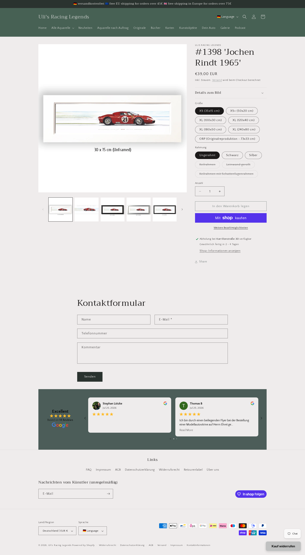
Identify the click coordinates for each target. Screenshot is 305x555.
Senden (90, 376)
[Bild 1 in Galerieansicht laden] (60, 209)
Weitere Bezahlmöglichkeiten (231, 227)
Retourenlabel (193, 470)
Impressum (103, 470)
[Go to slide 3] (176, 438)
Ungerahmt (207, 155)
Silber (253, 155)
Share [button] (203, 261)
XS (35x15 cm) (209, 111)
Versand (217, 80)
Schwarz (232, 155)
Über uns (213, 470)
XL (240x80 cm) (244, 129)
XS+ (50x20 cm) (241, 111)
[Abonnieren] (108, 494)
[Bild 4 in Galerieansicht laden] (138, 209)
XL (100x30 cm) (210, 120)
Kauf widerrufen (283, 546)
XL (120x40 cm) (244, 120)
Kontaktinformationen (198, 545)
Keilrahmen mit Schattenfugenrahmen (228, 175)
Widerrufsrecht (169, 470)
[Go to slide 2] (173, 438)
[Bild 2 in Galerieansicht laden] (86, 209)
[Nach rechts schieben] (182, 209)
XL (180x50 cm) (210, 129)
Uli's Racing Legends (60, 545)
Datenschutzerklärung (140, 470)
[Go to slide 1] (170, 439)
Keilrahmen (209, 165)
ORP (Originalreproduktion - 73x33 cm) (227, 139)
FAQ (89, 470)
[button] (62, 28)
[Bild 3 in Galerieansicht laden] (112, 209)
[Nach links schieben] (43, 209)
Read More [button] (186, 430)
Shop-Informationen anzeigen (220, 251)
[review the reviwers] (165, 404)
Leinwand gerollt (240, 165)
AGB (118, 470)
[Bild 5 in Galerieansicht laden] (165, 209)
